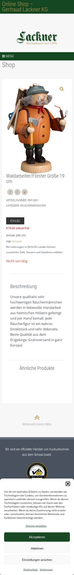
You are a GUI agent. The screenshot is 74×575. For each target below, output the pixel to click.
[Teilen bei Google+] (17, 192)
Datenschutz (30, 569)
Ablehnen (37, 548)
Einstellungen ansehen (37, 560)
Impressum (46, 569)
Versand (16, 241)
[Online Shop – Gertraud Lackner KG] (37, 38)
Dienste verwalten (36, 526)
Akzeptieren (37, 537)
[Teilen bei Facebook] (10, 192)
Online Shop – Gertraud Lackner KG (25, 7)
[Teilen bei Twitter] (25, 192)
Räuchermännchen (33, 205)
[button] (68, 484)
